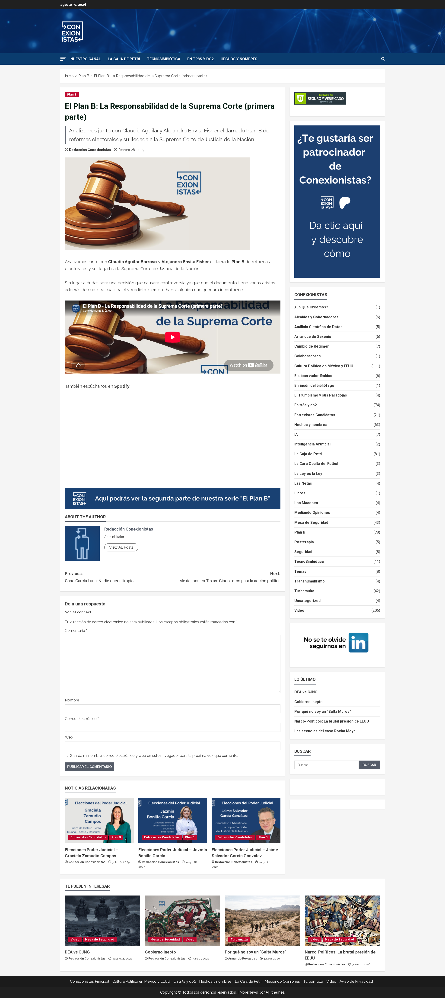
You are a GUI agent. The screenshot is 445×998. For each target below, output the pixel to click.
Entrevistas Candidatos (88, 837)
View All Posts (121, 547)
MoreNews (248, 992)
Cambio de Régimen (311, 346)
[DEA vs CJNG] (102, 921)
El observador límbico (313, 376)
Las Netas (303, 483)
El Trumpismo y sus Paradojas (320, 395)
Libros (299, 493)
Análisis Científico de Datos (318, 327)
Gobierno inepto (308, 702)
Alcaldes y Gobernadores (316, 317)
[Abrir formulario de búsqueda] (383, 59)
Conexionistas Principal (89, 981)
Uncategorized (307, 600)
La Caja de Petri (124, 59)
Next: (229, 577)
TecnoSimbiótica (163, 59)
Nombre (73, 700)
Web (69, 737)
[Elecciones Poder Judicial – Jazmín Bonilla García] (172, 821)
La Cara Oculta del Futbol (316, 463)
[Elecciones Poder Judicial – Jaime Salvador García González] (246, 821)
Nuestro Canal (85, 59)
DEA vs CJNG (305, 692)
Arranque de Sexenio (312, 336)
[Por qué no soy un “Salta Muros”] (262, 921)
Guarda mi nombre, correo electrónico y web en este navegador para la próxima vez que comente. (154, 755)
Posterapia (304, 542)
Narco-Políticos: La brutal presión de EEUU (331, 721)
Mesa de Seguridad (311, 522)
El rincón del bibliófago (314, 385)
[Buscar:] (326, 765)
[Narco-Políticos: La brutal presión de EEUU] (342, 921)
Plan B (71, 94)
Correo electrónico (82, 719)
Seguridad (303, 552)
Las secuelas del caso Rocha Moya (325, 731)
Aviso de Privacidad (356, 981)
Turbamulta (304, 591)
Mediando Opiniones (312, 512)
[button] (63, 59)
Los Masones (306, 503)
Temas (300, 571)
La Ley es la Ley (308, 473)
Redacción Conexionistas (90, 150)
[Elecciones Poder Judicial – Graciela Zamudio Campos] (99, 821)
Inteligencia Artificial (312, 444)
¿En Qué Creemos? (311, 307)
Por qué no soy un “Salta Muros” (322, 711)
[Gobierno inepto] (182, 921)
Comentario (76, 630)
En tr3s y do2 (200, 59)
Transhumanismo (309, 581)
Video (299, 610)
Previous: (99, 577)
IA (296, 434)
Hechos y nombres (239, 59)
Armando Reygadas (242, 958)
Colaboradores (307, 356)
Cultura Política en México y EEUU (323, 366)
